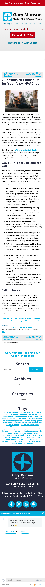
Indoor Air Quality (19, 437)
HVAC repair (19, 435)
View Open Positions (30, 3)
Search (36, 369)
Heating (12, 429)
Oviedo (32, 439)
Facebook (11, 504)
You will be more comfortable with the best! (21, 321)
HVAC (3, 332)
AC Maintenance (26, 412)
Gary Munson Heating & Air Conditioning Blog (22, 354)
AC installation (12, 412)
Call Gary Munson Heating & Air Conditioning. (21, 318)
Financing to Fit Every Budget (22, 42)
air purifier (26, 423)
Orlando (29, 327)
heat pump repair (31, 431)
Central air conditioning (30, 425)
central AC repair (12, 425)
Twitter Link (5, 325)
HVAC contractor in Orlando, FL (26, 150)
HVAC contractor (19, 327)
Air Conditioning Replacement (30, 419)
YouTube (26, 504)
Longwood (15, 439)
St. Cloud (26, 441)
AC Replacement (11, 414)
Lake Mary (31, 437)
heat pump (18, 431)
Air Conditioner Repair (28, 414)
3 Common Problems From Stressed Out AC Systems (33, 74)
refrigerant (17, 441)
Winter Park (28, 443)
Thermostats (37, 441)
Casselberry (37, 423)
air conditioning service (12, 421)
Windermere (17, 443)
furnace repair (29, 427)
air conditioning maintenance (26, 416)
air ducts (17, 423)
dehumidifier (9, 427)
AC (4, 412)
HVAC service (31, 435)
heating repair (22, 429)
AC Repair (38, 412)
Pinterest (33, 504)
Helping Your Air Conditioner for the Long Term (11, 74)
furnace (19, 427)
